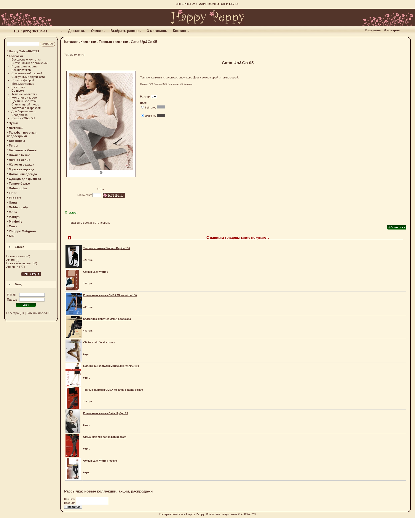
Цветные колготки (24, 101)
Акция (10, 259)
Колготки (88, 42)
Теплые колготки (113, 42)
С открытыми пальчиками (29, 63)
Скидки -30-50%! (23, 118)
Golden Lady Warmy (95, 271)
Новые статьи (16, 256)
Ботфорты (17, 140)
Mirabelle (15, 221)
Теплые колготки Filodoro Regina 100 (106, 248)
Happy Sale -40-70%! (24, 51)
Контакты (181, 31)
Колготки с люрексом (26, 108)
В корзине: (373, 30)
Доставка (76, 31)
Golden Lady (18, 207)
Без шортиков (21, 70)
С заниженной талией (26, 73)
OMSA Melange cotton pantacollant (104, 436)
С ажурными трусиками (28, 76)
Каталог (71, 42)
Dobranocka (18, 188)
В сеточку (18, 87)
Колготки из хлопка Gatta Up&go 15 (105, 413)
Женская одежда (21, 164)
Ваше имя (70, 503)
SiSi (11, 235)
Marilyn (14, 216)
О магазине (156, 31)
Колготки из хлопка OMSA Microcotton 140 (110, 295)
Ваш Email (70, 499)
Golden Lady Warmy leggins (100, 460)
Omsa (13, 226)
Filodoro (15, 197)
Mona (13, 212)
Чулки (13, 123)
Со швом (17, 90)
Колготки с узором (24, 97)
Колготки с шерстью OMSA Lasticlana (107, 318)
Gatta (13, 202)
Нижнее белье (19, 155)
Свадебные (19, 114)
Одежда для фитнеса (25, 178)
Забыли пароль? (38, 313)
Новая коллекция (18, 263)
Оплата (97, 31)
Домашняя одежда (23, 174)
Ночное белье (19, 159)
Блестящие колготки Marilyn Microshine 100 (111, 366)
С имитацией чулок (25, 104)
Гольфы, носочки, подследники (22, 134)
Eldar (12, 193)
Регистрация (15, 313)
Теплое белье (19, 183)
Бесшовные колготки (26, 59)
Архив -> (12, 266)
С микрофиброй (22, 80)
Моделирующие (22, 83)
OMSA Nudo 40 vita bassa (99, 342)
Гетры (13, 145)
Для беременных (23, 111)
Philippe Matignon (22, 231)
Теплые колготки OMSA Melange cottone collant (113, 389)
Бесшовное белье (23, 150)
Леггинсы (16, 127)
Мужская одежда (21, 169)
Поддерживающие (24, 66)
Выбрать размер (125, 31)
